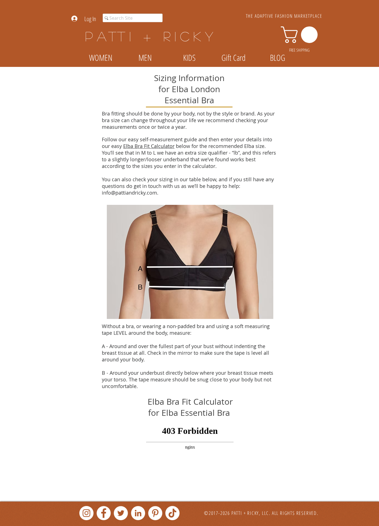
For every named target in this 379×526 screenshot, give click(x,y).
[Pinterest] (155, 513)
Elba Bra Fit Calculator (149, 146)
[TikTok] (172, 513)
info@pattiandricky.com (129, 192)
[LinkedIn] (138, 513)
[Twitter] (121, 513)
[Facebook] (104, 513)
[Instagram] (86, 513)
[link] (301, 34)
